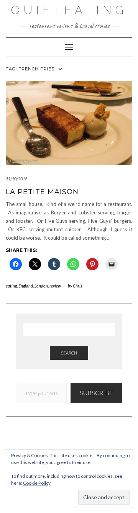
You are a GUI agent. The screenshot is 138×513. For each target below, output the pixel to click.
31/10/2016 (16, 178)
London (41, 285)
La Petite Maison (42, 192)
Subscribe (96, 392)
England (25, 285)
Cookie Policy (37, 483)
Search (69, 352)
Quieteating (69, 10)
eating (11, 285)
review (55, 285)
